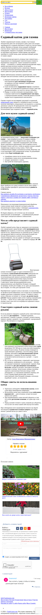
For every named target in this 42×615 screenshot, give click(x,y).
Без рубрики (9, 6)
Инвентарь (8, 30)
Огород (7, 13)
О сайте (15, 603)
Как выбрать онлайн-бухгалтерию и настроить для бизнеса (20, 194)
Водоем (7, 8)
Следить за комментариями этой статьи (16, 557)
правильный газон (7, 102)
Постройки (8, 18)
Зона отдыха (9, 10)
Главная (7, 27)
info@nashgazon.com (7, 598)
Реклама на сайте (6, 603)
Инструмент (9, 11)
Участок (7, 22)
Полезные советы (10, 17)
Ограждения (9, 15)
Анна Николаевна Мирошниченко (23, 439)
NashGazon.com (12, 611)
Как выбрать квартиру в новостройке (13, 201)
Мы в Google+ (31, 603)
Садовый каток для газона (13, 32)
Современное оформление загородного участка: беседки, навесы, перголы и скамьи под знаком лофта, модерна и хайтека (20, 197)
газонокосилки (33, 208)
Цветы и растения (11, 24)
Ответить (37, 587)
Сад (6, 20)
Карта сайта (22, 603)
